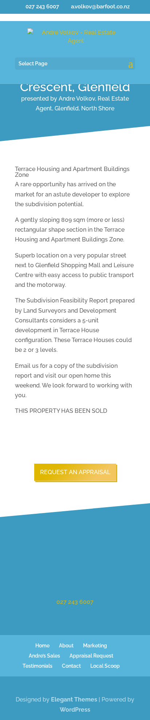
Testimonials (37, 666)
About (66, 645)
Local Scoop (105, 666)
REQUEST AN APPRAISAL (75, 472)
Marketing (95, 645)
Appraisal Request (91, 656)
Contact (71, 666)
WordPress (75, 709)
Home (42, 645)
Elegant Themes (74, 699)
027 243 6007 (75, 601)
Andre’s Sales (44, 656)
